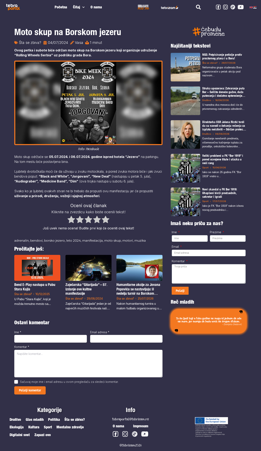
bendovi (36, 240)
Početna (61, 7)
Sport (205, 167)
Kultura (33, 427)
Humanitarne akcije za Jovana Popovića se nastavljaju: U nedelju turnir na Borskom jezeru (138, 289)
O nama (96, 7)
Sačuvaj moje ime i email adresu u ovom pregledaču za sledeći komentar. (69, 381)
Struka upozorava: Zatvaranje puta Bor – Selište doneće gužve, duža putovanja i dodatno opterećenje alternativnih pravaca (223, 92)
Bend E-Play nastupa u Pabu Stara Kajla (34, 286)
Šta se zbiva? (30, 42)
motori (127, 240)
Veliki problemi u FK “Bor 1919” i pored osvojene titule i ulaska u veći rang (222, 159)
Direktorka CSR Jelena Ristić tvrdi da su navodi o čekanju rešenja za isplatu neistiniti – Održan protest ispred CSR (223, 125)
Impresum (140, 426)
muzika (140, 240)
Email (176, 247)
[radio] (71, 220)
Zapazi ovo (42, 435)
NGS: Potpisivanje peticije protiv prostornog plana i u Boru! (222, 56)
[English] (251, 7)
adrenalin (21, 240)
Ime (17, 332)
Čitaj (76, 7)
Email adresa (99, 332)
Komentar (21, 347)
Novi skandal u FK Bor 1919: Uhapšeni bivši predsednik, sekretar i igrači (219, 193)
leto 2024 (73, 240)
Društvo (206, 100)
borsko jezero (54, 240)
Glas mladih (35, 419)
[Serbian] (255, 7)
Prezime (216, 232)
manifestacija (92, 240)
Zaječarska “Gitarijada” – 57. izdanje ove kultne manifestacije (86, 288)
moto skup (112, 240)
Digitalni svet (20, 435)
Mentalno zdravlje (70, 427)
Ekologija (17, 427)
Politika (54, 419)
